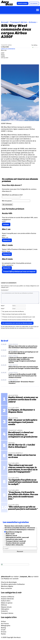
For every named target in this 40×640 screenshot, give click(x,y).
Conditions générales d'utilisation (13, 584)
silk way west (4, 57)
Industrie (4, 611)
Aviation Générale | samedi (15, 543)
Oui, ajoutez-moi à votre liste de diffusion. (13, 311)
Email (3, 308)
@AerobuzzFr (6, 576)
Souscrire (7, 240)
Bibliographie (5, 625)
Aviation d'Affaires (13, 356)
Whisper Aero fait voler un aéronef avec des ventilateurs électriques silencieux (23, 346)
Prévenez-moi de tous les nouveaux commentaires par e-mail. (19, 317)
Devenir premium (22, 3)
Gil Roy (35, 45)
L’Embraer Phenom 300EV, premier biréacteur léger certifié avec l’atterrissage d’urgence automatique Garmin (22, 360)
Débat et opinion (6, 603)
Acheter (6, 224)
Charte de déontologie (9, 582)
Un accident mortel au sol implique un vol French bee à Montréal (23, 352)
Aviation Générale (13, 344)
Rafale (3, 634)
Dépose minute (6, 607)
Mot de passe (6, 201)
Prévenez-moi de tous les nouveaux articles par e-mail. (17, 319)
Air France (5, 623)
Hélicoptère (5, 609)
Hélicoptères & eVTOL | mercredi (17, 537)
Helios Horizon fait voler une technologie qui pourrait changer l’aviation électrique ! (24, 368)
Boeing (3, 628)
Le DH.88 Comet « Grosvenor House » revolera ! (22, 382)
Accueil (4, 22)
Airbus (3, 54)
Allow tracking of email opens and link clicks (14, 314)
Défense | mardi (11, 535)
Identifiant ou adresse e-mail (12, 195)
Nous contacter (6, 588)
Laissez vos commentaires (8, 48)
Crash (3, 630)
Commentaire (5, 290)
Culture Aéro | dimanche (14, 545)
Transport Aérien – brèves (23, 22)
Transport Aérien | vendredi (16, 541)
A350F (2, 53)
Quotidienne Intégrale (14, 532)
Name (3, 305)
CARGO (3, 56)
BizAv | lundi (10, 534)
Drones (3, 632)
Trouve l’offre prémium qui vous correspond (19, 271)
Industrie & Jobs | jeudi (14, 539)
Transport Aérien (6, 45)
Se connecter (34, 3)
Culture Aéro (5, 601)
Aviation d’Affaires (7, 597)
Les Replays (5, 578)
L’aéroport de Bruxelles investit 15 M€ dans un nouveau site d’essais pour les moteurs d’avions (22, 375)
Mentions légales (7, 586)
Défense (4, 605)
